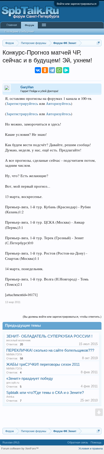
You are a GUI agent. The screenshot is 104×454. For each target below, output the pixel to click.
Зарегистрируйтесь (22, 103)
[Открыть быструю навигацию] (98, 43)
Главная (12, 24)
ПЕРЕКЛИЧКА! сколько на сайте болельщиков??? (50, 350)
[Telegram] (52, 70)
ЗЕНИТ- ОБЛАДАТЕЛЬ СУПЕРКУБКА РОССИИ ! (49, 336)
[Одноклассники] (45, 70)
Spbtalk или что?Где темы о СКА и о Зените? (45, 393)
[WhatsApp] (59, 70)
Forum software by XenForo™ (20, 448)
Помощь (96, 442)
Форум (29, 25)
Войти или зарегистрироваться (76, 3)
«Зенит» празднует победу (29, 379)
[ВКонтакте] (38, 70)
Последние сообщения (19, 31)
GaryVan (27, 87)
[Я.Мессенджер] (66, 70)
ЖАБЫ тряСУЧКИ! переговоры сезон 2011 (43, 364)
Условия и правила (91, 448)
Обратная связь (77, 442)
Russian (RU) (11, 442)
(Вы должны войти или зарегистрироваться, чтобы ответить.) (62, 316)
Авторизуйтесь (58, 103)
